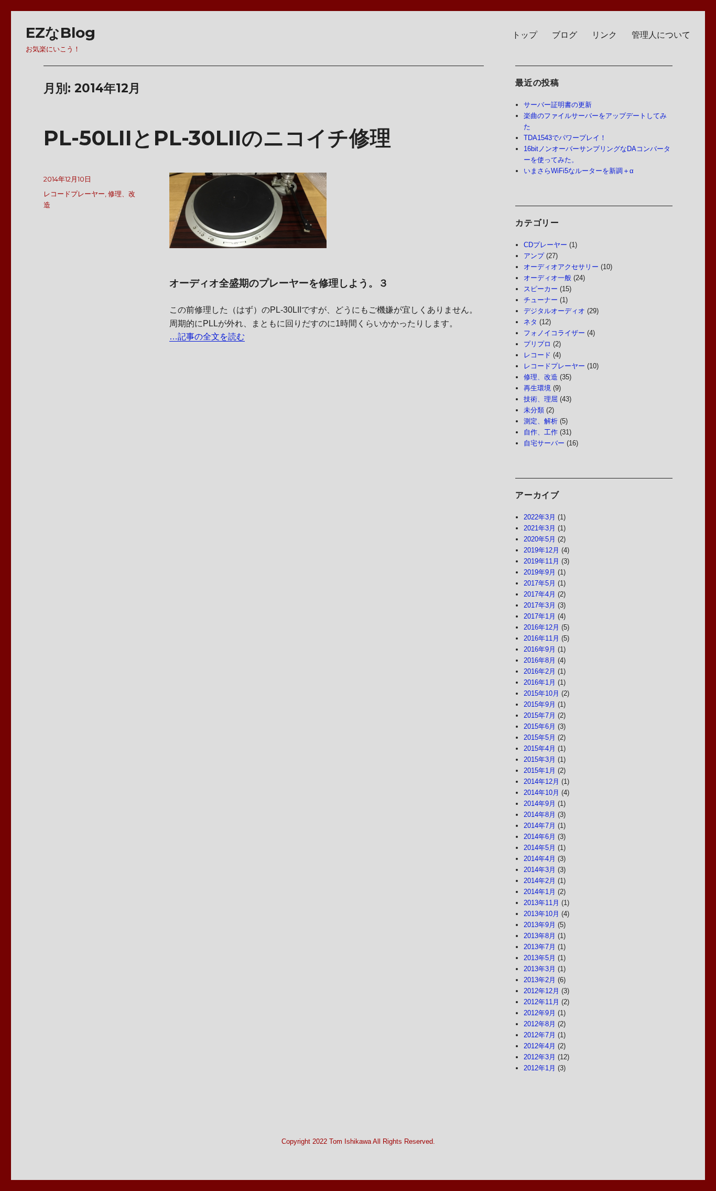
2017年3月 (540, 605)
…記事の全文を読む (207, 336)
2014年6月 (540, 837)
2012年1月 (540, 1068)
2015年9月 (540, 704)
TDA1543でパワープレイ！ (565, 138)
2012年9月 (540, 1013)
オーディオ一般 (547, 278)
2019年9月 (540, 572)
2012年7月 (540, 1035)
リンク (604, 35)
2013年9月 (540, 925)
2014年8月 (540, 814)
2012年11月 (541, 1002)
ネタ (530, 322)
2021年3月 (540, 528)
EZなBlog (60, 32)
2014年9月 (540, 803)
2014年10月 (541, 792)
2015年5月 (540, 737)
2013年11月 (541, 903)
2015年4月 (540, 748)
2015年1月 (540, 770)
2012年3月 (540, 1057)
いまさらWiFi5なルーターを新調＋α (579, 171)
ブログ (564, 35)
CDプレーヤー (545, 245)
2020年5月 (540, 539)
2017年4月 (540, 594)
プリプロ (537, 344)
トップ (524, 35)
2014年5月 (540, 848)
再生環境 (537, 388)
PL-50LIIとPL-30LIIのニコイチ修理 (217, 138)
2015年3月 (540, 759)
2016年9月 (540, 649)
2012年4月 (540, 1046)
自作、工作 (541, 432)
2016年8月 (540, 660)
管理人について (661, 35)
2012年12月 (541, 991)
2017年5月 (540, 583)
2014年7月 (540, 826)
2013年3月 (540, 969)
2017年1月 (540, 616)
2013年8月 (540, 936)
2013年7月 (540, 947)
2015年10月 (541, 693)
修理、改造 (541, 377)
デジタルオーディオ (554, 311)
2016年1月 (540, 682)
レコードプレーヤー (74, 193)
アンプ (534, 256)
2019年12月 (541, 550)
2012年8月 (540, 1024)
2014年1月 (540, 892)
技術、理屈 (541, 399)
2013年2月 (540, 980)
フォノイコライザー (554, 333)
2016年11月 (541, 638)
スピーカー (541, 289)
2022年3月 (540, 517)
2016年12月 (541, 627)
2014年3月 (540, 870)
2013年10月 (541, 914)
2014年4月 (540, 859)
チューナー (541, 300)
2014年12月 (541, 781)
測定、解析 (541, 421)
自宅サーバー (544, 443)
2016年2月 (540, 671)
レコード (537, 355)
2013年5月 (540, 958)
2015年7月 (540, 715)
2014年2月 (540, 881)
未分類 (534, 410)
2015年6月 (540, 726)
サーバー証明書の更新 (558, 105)
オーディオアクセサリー (561, 267)
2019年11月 (541, 561)
